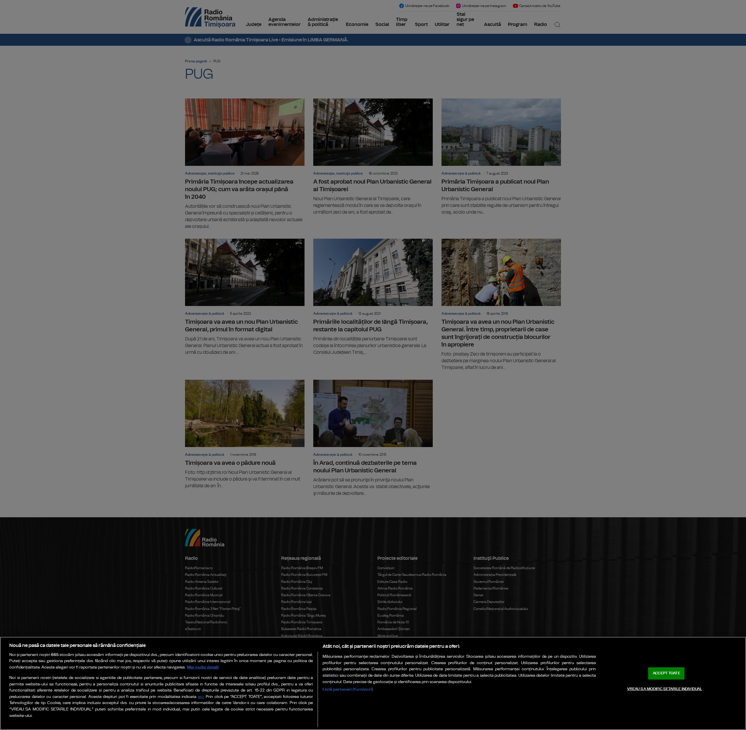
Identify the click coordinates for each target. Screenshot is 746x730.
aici (201, 697)
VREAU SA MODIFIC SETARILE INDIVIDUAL (664, 689)
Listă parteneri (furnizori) (348, 689)
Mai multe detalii (203, 667)
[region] (373, 683)
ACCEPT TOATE (666, 673)
